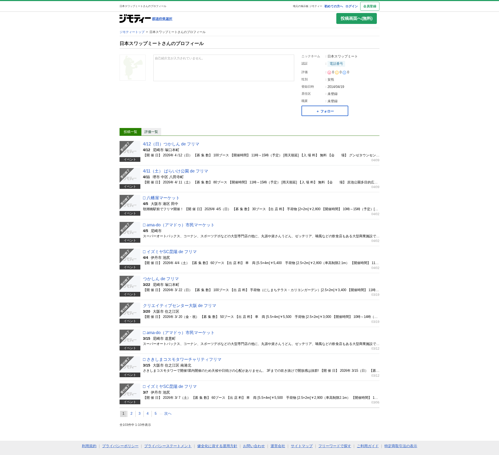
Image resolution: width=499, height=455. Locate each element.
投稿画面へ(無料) (356, 18)
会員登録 (369, 6)
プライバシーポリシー (120, 446)
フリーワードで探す (334, 446)
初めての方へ (333, 6)
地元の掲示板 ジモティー (307, 6)
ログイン (351, 6)
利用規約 (89, 446)
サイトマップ (302, 446)
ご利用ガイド (368, 446)
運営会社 (278, 446)
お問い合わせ (254, 446)
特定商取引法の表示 (400, 446)
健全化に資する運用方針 (217, 446)
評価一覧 (151, 132)
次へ (168, 413)
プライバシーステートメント (168, 446)
